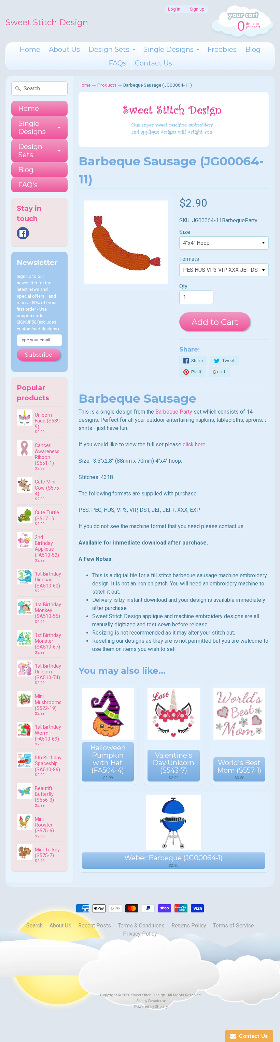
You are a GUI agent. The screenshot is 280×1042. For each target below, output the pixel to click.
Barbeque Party (173, 411)
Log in (174, 9)
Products (106, 85)
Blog (253, 49)
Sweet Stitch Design (46, 22)
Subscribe (38, 355)
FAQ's (28, 185)
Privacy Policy (140, 934)
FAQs (117, 63)
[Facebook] (23, 233)
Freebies (222, 49)
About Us (64, 49)
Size (184, 232)
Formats (189, 259)
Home (29, 49)
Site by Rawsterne (151, 1001)
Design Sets (108, 49)
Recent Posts (94, 925)
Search (34, 925)
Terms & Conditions (141, 925)
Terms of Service (233, 925)
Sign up (197, 9)
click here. (195, 444)
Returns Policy (188, 925)
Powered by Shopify (151, 1006)
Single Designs (168, 49)
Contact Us (153, 63)
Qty (183, 286)
